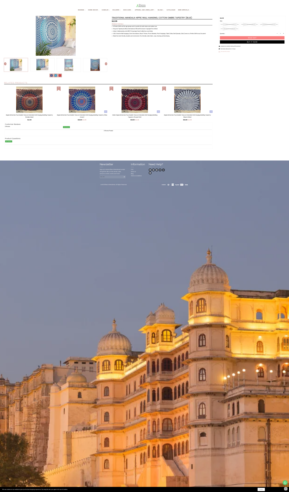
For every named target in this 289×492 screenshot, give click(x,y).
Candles (105, 10)
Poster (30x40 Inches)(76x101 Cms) (230, 24)
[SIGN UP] (124, 176)
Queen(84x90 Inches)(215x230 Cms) (269, 24)
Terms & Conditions (136, 175)
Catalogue (171, 10)
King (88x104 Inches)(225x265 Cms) (229, 28)
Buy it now (252, 42)
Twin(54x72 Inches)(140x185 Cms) (249, 24)
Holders (116, 10)
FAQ (132, 169)
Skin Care (127, 10)
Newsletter (106, 164)
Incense (81, 10)
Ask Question (8, 141)
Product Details (117, 24)
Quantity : (222, 33)
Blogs (160, 10)
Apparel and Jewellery (144, 10)
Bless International (110, 184)
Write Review (66, 127)
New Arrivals (183, 10)
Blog (132, 173)
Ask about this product (225, 51)
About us (133, 171)
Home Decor (93, 10)
